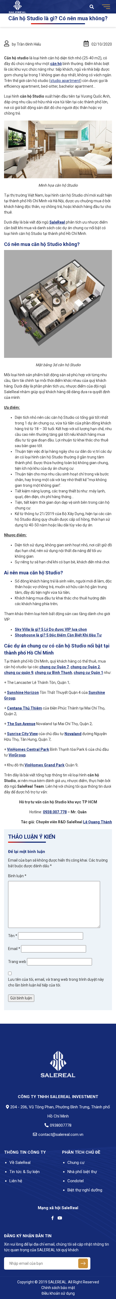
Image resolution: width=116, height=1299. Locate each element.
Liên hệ (15, 1180)
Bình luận (17, 876)
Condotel (75, 1180)
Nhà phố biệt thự (82, 1171)
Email (14, 949)
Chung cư (75, 1162)
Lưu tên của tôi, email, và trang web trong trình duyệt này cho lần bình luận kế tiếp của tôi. (56, 982)
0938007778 (60, 1125)
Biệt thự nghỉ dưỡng (84, 1190)
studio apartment (65, 80)
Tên (12, 936)
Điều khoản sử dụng (58, 1293)
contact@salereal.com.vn (60, 1134)
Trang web (17, 961)
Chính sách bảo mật (58, 1288)
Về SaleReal (19, 1162)
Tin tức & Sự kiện (24, 1171)
